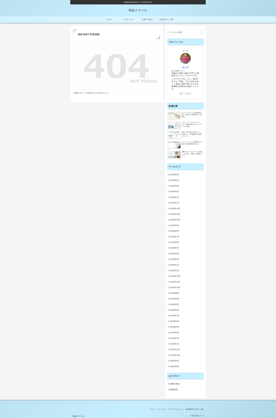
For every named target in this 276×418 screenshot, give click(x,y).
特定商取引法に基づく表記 (195, 409)
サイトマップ (161, 409)
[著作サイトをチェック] (180, 93)
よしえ (185, 67)
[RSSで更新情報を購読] (190, 93)
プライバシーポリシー (175, 409)
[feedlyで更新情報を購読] (187, 93)
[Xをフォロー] (184, 93)
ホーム (152, 409)
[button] (201, 32)
